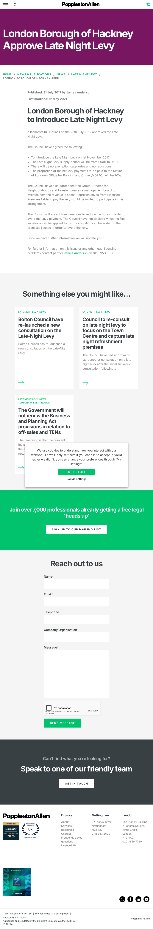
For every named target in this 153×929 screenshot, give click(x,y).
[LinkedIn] (138, 899)
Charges (66, 833)
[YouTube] (146, 899)
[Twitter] (122, 899)
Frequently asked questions (71, 839)
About (65, 821)
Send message (62, 723)
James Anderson (76, 253)
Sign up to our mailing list (76, 529)
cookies (53, 450)
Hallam (146, 918)
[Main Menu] (6, 4)
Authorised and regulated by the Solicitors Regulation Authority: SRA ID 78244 (39, 922)
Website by (136, 918)
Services (66, 825)
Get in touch (76, 783)
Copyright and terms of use (17, 913)
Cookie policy (61, 913)
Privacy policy (42, 913)
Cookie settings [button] (76, 478)
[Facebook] (130, 899)
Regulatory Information (15, 917)
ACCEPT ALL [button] (76, 472)
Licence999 (68, 845)
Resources (67, 829)
